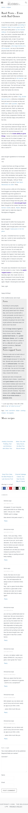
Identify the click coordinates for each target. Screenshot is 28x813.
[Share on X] (17, 488)
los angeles (10, 413)
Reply (6, 521)
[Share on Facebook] (4, 488)
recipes (8, 7)
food (6, 410)
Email (3, 782)
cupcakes (14, 103)
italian (18, 410)
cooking (23, 410)
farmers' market (6, 208)
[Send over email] (24, 488)
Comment (4, 756)
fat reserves (20, 78)
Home (3, 7)
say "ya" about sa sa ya (13, 406)
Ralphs (18, 208)
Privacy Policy (16, 806)
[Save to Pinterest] (11, 488)
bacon (6, 103)
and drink (12, 410)
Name (3, 775)
